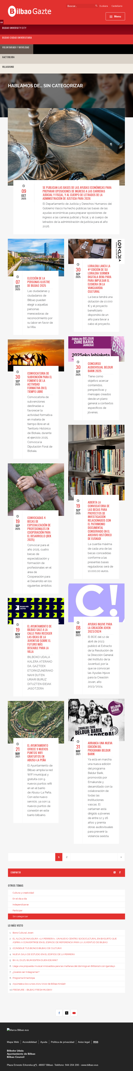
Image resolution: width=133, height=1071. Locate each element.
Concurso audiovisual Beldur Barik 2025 (100, 367)
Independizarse (21, 904)
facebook (59, 1012)
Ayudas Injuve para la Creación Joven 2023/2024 (100, 628)
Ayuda (43, 1042)
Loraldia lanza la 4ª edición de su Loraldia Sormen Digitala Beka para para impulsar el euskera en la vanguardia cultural (99, 278)
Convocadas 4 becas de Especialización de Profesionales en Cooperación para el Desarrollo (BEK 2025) (39, 528)
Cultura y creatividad (23, 892)
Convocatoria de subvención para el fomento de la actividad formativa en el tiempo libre (39, 382)
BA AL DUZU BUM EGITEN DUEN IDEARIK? (34, 960)
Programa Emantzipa (22, 978)
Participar (18, 910)
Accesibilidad (30, 1042)
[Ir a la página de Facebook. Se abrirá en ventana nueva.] (119, 872)
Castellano (117, 6)
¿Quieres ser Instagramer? (24, 972)
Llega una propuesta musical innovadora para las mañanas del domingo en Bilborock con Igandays (62, 966)
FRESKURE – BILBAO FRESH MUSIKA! (31, 989)
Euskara (104, 6)
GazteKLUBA (8, 57)
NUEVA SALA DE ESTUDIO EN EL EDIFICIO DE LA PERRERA (42, 954)
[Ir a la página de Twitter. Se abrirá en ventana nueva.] (114, 872)
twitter (66, 1012)
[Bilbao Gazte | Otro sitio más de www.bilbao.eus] (29, 11)
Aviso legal (84, 1042)
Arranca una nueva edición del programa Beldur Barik (100, 748)
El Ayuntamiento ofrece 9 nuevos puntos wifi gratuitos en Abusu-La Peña (37, 752)
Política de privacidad (62, 1042)
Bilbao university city (14, 28)
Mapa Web (13, 1042)
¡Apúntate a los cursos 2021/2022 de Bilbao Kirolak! (38, 984)
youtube (73, 1012)
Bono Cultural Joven (21, 932)
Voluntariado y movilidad (15, 47)
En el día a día (20, 898)
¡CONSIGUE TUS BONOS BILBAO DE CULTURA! (36, 948)
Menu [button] (117, 16)
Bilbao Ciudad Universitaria (17, 37)
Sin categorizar (20, 916)
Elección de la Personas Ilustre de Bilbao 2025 (38, 282)
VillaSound (8, 66)
